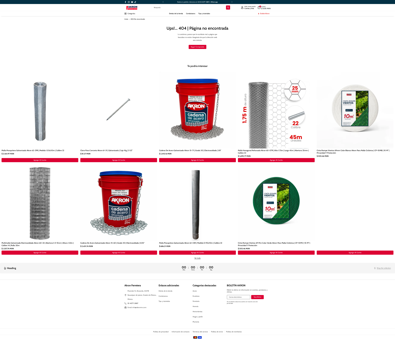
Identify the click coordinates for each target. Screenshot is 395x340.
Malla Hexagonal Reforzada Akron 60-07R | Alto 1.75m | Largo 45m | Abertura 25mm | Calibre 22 (273, 151)
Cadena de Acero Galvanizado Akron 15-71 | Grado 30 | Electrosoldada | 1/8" (190, 150)
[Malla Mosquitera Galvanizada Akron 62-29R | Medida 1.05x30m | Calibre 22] (40, 110)
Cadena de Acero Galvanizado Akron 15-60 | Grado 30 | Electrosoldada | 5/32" (112, 243)
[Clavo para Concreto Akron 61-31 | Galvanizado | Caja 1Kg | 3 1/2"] (118, 110)
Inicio (126, 19)
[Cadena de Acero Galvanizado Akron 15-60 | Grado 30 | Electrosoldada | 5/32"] (118, 202)
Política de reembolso (234, 332)
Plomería (196, 322)
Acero (195, 291)
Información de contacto (180, 332)
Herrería (195, 306)
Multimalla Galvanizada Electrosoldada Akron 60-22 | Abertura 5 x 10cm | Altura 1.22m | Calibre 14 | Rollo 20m (38, 244)
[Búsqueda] (228, 7)
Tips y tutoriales (164, 301)
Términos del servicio (200, 332)
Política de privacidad (160, 332)
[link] (382, 268)
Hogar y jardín (198, 317)
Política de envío (217, 332)
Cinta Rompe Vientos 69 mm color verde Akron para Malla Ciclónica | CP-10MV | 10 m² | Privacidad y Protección (274, 244)
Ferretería (196, 301)
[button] (264, 7)
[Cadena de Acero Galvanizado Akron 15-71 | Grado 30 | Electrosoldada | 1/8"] (197, 110)
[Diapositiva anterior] (163, 2)
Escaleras (196, 296)
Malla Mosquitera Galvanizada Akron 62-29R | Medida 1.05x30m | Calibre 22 (33, 150)
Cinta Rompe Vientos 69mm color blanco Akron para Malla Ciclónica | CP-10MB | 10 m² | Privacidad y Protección (353, 151)
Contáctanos (163, 296)
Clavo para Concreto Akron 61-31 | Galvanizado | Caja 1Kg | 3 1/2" (106, 150)
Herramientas (197, 312)
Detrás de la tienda (165, 291)
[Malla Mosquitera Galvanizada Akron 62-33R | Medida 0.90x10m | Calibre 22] (197, 202)
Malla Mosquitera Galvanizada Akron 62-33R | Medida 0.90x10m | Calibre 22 (190, 243)
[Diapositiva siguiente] (232, 2)
